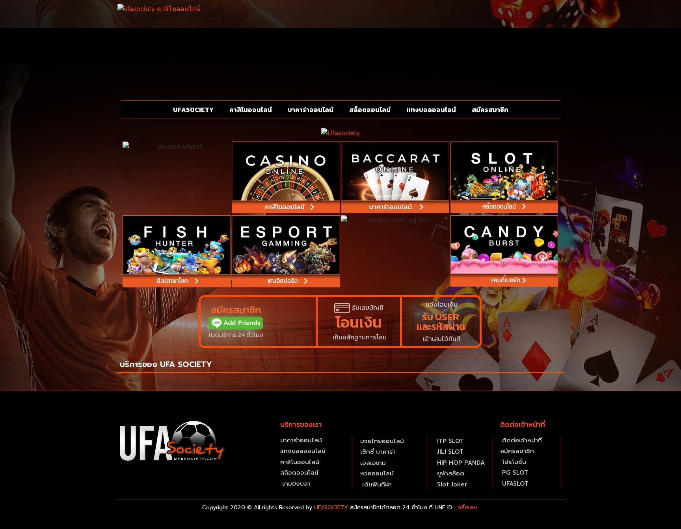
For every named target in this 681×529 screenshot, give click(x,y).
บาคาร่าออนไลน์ (310, 109)
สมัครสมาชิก (490, 109)
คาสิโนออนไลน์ (250, 109)
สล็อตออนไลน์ (370, 109)
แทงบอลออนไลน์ (431, 109)
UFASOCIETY (193, 109)
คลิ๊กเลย (467, 507)
